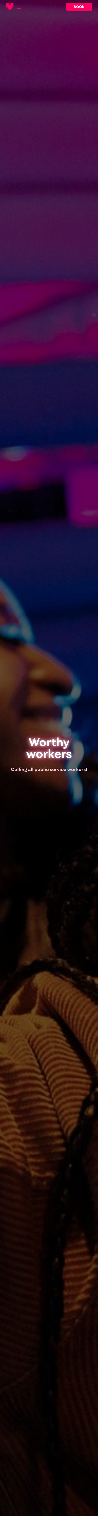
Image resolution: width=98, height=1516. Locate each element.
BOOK (79, 6)
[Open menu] (20, 6)
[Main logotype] (9, 6)
